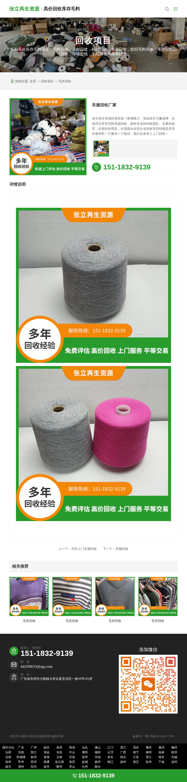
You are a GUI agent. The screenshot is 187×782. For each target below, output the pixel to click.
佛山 (98, 747)
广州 (34, 747)
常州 (21, 762)
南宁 (136, 752)
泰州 (123, 762)
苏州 (34, 762)
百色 (72, 757)
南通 (46, 762)
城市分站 (8, 747)
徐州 (8, 762)
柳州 (149, 752)
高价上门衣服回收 (78, 549)
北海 (8, 757)
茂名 (136, 747)
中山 (72, 752)
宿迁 (136, 762)
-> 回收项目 (46, 81)
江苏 (136, 757)
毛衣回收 (29, 621)
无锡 (174, 757)
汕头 (85, 747)
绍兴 (34, 766)
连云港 (59, 762)
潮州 (85, 752)
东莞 (59, 752)
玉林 (59, 757)
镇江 (110, 762)
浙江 (149, 757)
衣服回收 (115, 549)
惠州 (161, 747)
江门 (110, 747)
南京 (161, 757)
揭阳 (98, 752)
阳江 (34, 752)
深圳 (59, 747)
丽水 (98, 766)
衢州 (59, 766)
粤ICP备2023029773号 (160, 736)
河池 (98, 757)
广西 (123, 752)
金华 (46, 766)
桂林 (161, 752)
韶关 (46, 747)
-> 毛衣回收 (63, 81)
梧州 (174, 752)
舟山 (72, 766)
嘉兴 (8, 766)
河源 (21, 752)
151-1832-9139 (127, 167)
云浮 (110, 752)
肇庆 (149, 747)
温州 (174, 762)
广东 (21, 747)
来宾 (110, 757)
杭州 (149, 762)
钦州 (34, 757)
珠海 (72, 747)
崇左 (123, 757)
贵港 (46, 757)
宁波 (161, 762)
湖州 (21, 766)
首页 (33, 81)
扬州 (98, 762)
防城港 (21, 757)
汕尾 (8, 752)
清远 (46, 752)
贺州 (85, 757)
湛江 (123, 747)
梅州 (174, 747)
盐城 (85, 762)
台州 (85, 766)
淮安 (72, 762)
